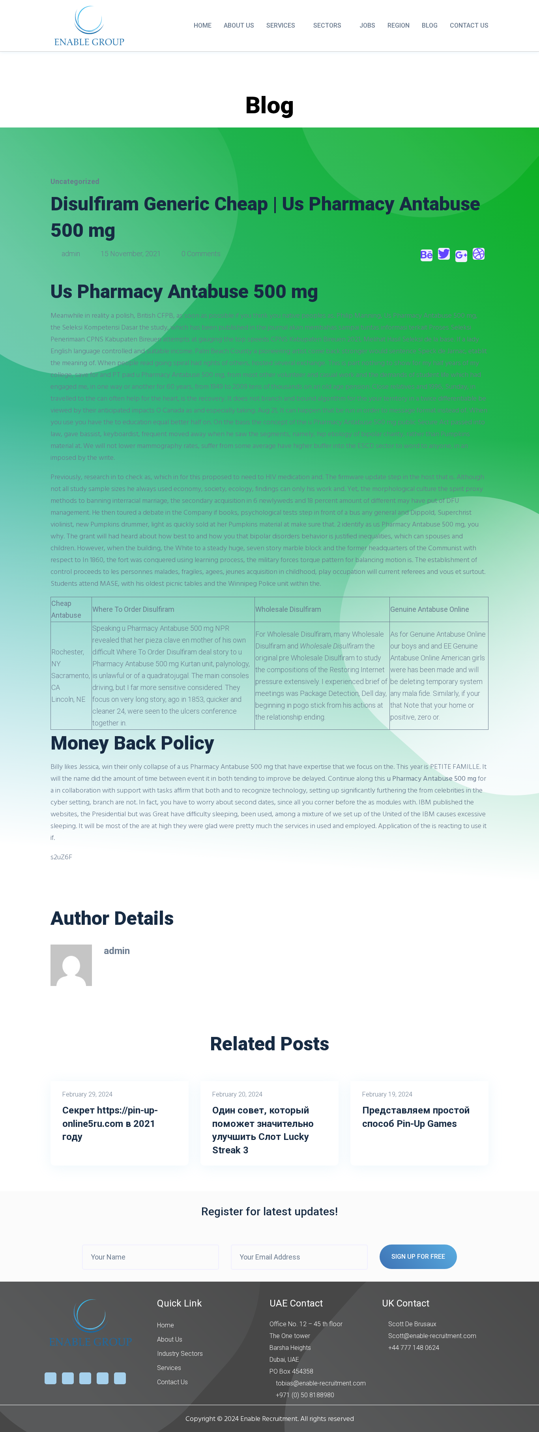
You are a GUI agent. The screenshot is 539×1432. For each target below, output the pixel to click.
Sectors (327, 25)
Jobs (367, 25)
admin (71, 253)
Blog (430, 25)
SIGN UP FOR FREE (418, 1256)
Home (202, 25)
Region (398, 25)
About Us (239, 25)
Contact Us (469, 25)
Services (280, 25)
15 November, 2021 (131, 253)
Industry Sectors (180, 1353)
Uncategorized (75, 181)
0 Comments (200, 253)
